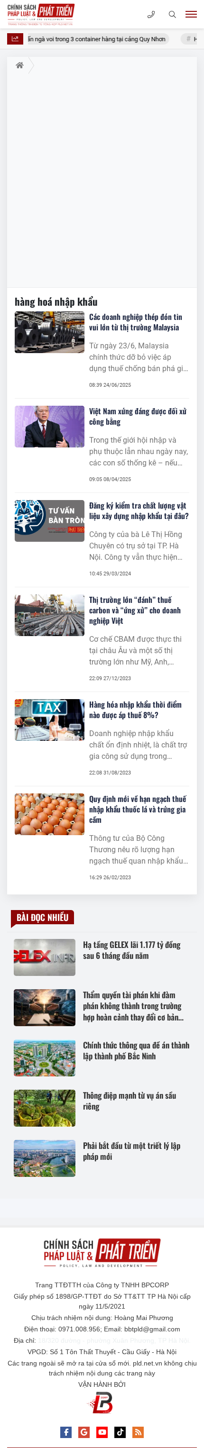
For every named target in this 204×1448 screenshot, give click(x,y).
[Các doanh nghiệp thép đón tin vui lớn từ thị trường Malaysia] (49, 332)
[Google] (84, 1432)
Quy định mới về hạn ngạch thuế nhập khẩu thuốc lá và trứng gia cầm (137, 809)
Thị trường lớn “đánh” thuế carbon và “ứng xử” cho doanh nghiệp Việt (135, 610)
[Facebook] (66, 1432)
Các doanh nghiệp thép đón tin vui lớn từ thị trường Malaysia (135, 322)
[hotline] (151, 14)
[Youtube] (102, 1432)
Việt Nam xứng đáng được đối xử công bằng (137, 416)
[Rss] (138, 1432)
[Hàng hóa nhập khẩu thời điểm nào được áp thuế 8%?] (49, 720)
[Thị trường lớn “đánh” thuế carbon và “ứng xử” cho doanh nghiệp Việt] (49, 615)
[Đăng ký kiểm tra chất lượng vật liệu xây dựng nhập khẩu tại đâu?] (49, 521)
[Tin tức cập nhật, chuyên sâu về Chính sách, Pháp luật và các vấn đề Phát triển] (54, 14)
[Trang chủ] (17, 65)
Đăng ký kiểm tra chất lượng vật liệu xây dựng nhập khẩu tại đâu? (139, 510)
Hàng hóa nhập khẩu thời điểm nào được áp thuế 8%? (135, 709)
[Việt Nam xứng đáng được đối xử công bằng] (49, 426)
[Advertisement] (102, 180)
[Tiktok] (120, 1432)
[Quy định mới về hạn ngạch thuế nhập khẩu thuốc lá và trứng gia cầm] (49, 814)
